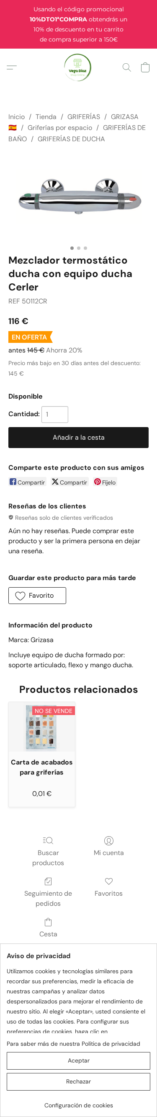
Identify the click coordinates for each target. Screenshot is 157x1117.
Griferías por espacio (60, 127)
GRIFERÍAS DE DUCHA (71, 139)
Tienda (46, 116)
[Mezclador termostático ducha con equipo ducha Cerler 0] (78, 197)
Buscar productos (48, 857)
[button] (78, 67)
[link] (78, 1102)
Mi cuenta (109, 852)
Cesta (48, 934)
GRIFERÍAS (83, 116)
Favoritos (109, 893)
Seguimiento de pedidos (48, 898)
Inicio (16, 116)
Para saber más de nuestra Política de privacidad (73, 1043)
